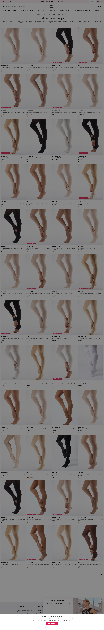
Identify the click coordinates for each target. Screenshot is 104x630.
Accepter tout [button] (52, 623)
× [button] (102, 616)
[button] (52, 627)
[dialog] (52, 622)
